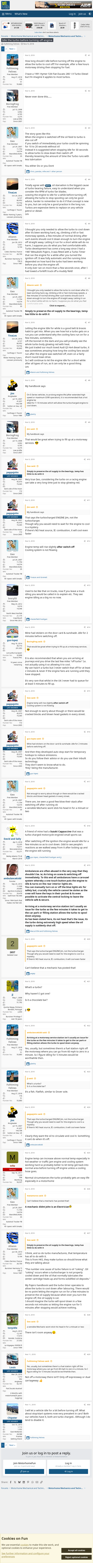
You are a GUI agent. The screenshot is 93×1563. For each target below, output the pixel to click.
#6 (89, 278)
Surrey (19, 203)
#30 (88, 1404)
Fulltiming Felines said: (38, 1361)
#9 (89, 422)
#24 (88, 1107)
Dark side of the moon (13, 489)
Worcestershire (16, 849)
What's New (21, 13)
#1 (89, 55)
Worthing (18, 1180)
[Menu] (6, 14)
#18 (88, 826)
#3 (89, 128)
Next (11, 48)
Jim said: (31, 429)
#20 (88, 939)
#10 (88, 459)
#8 (89, 380)
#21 (88, 981)
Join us (26, 1471)
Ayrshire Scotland (15, 891)
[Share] (85, 55)
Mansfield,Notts (15, 154)
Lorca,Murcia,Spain (14, 653)
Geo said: (31, 466)
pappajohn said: (35, 788)
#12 (88, 541)
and (42, 372)
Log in (70, 1471)
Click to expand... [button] (58, 305)
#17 (88, 781)
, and (45, 857)
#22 (88, 1025)
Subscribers (39, 32)
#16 (88, 732)
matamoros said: (35, 1195)
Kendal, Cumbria (15, 1338)
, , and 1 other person (46, 171)
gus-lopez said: (34, 738)
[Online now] (12, 637)
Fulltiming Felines (11, 44)
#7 (89, 322)
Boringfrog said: (35, 641)
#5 (89, 223)
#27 (88, 1233)
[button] (90, 13)
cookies (24, 1544)
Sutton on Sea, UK (15, 406)
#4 (89, 179)
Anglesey (18, 1381)
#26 (88, 1189)
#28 (88, 1315)
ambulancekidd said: (37, 1032)
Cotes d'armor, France (13, 252)
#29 (88, 1354)
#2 (89, 91)
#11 (88, 500)
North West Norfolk (14, 613)
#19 (88, 865)
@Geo (48, 185)
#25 (88, 1153)
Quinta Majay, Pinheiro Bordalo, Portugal (13, 1008)
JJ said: (30, 1078)
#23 (88, 1071)
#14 (88, 627)
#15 (88, 691)
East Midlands (16, 1432)
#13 (88, 585)
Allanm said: (33, 285)
